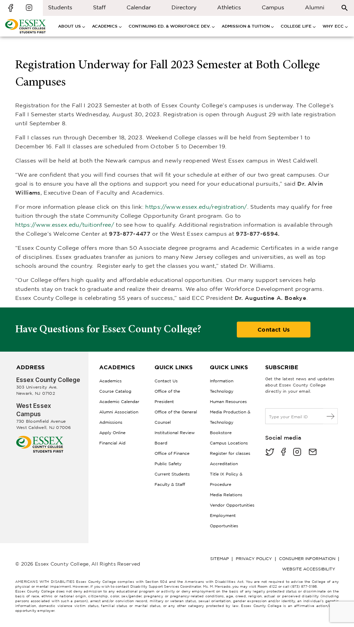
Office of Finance (172, 453)
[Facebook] (283, 452)
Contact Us (274, 329)
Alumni (314, 7)
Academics (110, 381)
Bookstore (221, 432)
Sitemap (219, 558)
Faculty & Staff (170, 484)
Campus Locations (229, 443)
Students (60, 7)
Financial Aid (112, 443)
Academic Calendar (119, 401)
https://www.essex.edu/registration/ (196, 207)
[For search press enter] (345, 7)
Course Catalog (115, 391)
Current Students (172, 474)
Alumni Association (118, 412)
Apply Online (112, 432)
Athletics (229, 7)
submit (331, 416)
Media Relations (226, 494)
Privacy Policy (254, 558)
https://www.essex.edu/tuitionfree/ (64, 225)
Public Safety (168, 463)
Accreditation (224, 463)
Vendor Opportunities (232, 505)
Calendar (139, 7)
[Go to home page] (39, 438)
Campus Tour (273, 9)
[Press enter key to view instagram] (29, 8)
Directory (183, 7)
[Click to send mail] (312, 452)
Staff (99, 7)
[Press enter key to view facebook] (11, 8)
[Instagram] (297, 452)
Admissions (110, 422)
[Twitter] (269, 452)
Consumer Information (307, 558)
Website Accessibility (308, 569)
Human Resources (228, 401)
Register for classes (230, 453)
